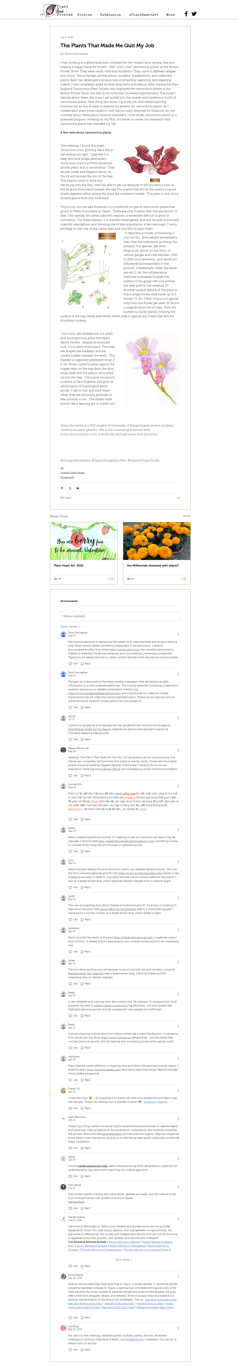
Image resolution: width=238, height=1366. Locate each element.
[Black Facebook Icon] (186, 13)
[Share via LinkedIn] (77, 488)
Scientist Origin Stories (72, 473)
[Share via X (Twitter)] (69, 488)
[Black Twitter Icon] (194, 13)
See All (187, 516)
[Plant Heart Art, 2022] (83, 541)
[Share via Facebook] (61, 488)
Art (61, 468)
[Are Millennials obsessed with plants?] (156, 541)
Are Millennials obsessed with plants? (153, 565)
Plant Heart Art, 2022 (68, 565)
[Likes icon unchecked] (70, 664)
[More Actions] (178, 634)
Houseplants (67, 477)
